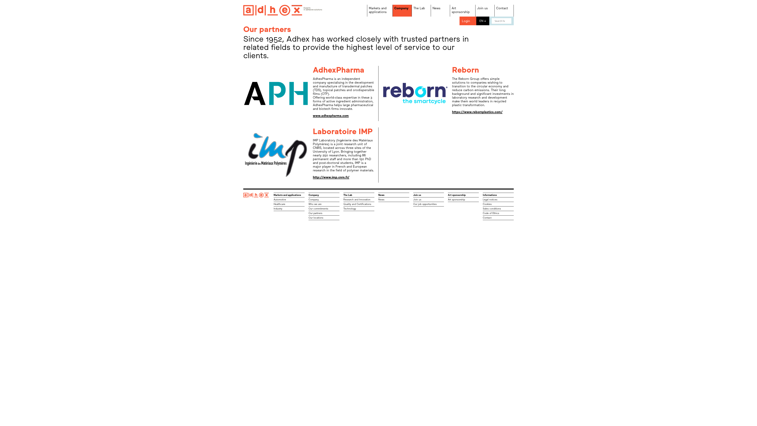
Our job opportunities (425, 204)
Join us (482, 8)
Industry (278, 208)
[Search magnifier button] (508, 21)
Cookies (487, 204)
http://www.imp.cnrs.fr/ (331, 177)
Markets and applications (378, 10)
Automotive (280, 199)
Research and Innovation (356, 199)
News (436, 8)
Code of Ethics (491, 213)
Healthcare (279, 204)
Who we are (315, 204)
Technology (349, 208)
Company (401, 8)
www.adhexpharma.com (331, 116)
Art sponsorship (461, 10)
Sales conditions (492, 208)
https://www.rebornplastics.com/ (477, 112)
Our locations (316, 217)
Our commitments (318, 208)
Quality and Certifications (357, 204)
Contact (502, 8)
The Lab (419, 8)
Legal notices (490, 199)
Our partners (315, 213)
